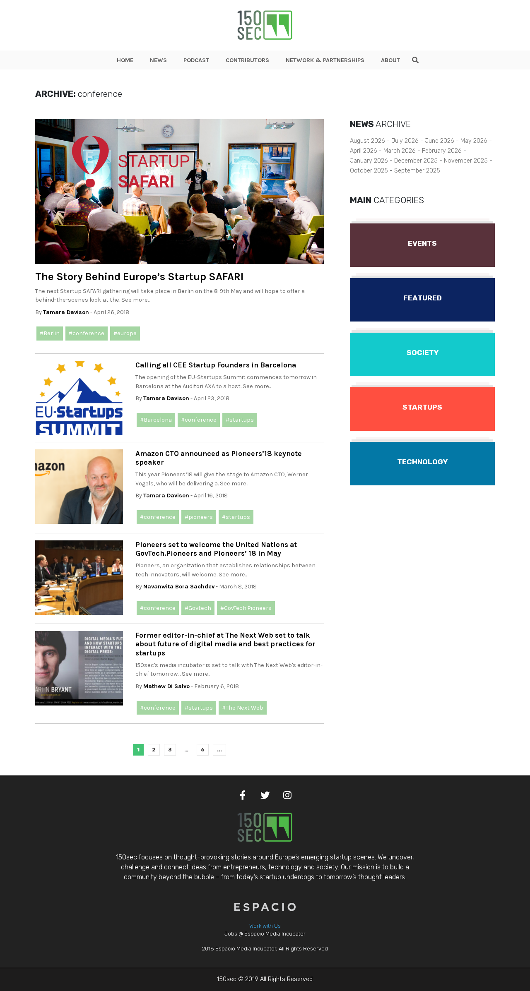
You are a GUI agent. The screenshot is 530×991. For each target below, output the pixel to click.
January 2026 (369, 160)
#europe (125, 333)
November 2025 (466, 160)
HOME (125, 60)
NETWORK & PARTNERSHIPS (325, 60)
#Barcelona (156, 419)
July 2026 (405, 140)
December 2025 (416, 160)
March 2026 (399, 150)
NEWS (158, 60)
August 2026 (367, 140)
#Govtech (198, 608)
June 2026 (439, 140)
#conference (86, 333)
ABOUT (390, 60)
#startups (240, 419)
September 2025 (417, 170)
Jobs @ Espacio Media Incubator (265, 934)
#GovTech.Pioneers (246, 608)
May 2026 (473, 140)
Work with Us (265, 926)
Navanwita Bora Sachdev (178, 586)
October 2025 (369, 170)
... (219, 749)
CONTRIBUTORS (247, 60)
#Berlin (50, 333)
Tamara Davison (66, 312)
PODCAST (196, 60)
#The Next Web (242, 707)
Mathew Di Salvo (166, 686)
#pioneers (199, 517)
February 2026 (442, 150)
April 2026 (363, 150)
